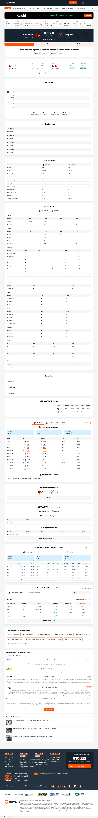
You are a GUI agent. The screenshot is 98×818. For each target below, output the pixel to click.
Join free (73, 3)
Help (18, 786)
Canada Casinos (41, 762)
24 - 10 (45, 469)
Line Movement (83, 73)
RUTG (28, 468)
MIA (28, 444)
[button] (49, 498)
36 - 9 (44, 447)
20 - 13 (45, 456)
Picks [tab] (49, 44)
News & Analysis (67, 8)
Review (89, 659)
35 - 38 (44, 466)
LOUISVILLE (45, 511)
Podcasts (23, 764)
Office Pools (54, 762)
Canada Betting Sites (42, 760)
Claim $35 (88, 15)
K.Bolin (9, 576)
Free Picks (31, 8)
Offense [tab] (17, 592)
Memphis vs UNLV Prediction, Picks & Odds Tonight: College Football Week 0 (33, 736)
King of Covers (55, 759)
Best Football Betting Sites (15, 639)
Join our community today (79, 766)
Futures (57, 8)
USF (28, 462)
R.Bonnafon (10, 570)
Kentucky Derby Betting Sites (73, 639)
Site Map (9, 786)
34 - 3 (44, 463)
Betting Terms (85, 422)
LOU (61, 408)
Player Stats (41, 73)
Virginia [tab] (56, 211)
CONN (28, 459)
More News (89, 716)
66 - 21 (44, 441)
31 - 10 (44, 459)
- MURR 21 (35, 566)
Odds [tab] (78, 44)
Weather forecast (48, 39)
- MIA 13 (34, 579)
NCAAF (7, 8)
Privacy (27, 786)
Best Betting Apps (41, 764)
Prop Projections (48, 8)
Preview (53, 53)
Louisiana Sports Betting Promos (35, 639)
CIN (28, 450)
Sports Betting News (27, 762)
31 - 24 (45, 450)
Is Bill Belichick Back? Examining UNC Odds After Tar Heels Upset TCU (32, 720)
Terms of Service (40, 786)
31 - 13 (44, 444)
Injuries (61, 53)
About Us (8, 753)
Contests (55, 753)
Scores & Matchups (19, 8)
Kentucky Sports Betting (82, 634)
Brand (6, 764)
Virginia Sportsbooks (13, 634)
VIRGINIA (56, 511)
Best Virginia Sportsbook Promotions (18, 643)
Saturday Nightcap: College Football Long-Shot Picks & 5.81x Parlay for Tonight (34, 728)
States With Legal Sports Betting (63, 634)
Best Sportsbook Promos (54, 639)
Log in (82, 3)
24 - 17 (44, 453)
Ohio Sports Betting (28, 634)
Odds (38, 8)
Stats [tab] (19, 44)
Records (45, 53)
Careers (7, 759)
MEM (28, 453)
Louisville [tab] (44, 211)
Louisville (28, 34)
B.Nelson (9, 573)
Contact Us (8, 757)
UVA (61, 412)
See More (49, 709)
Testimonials (8, 766)
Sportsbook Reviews (27, 760)
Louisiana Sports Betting (44, 634)
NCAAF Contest (80, 8)
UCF (28, 465)
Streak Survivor (56, 757)
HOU (28, 456)
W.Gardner (10, 566)
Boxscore (37, 53)
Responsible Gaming (27, 767)
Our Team (7, 762)
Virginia (69, 34)
